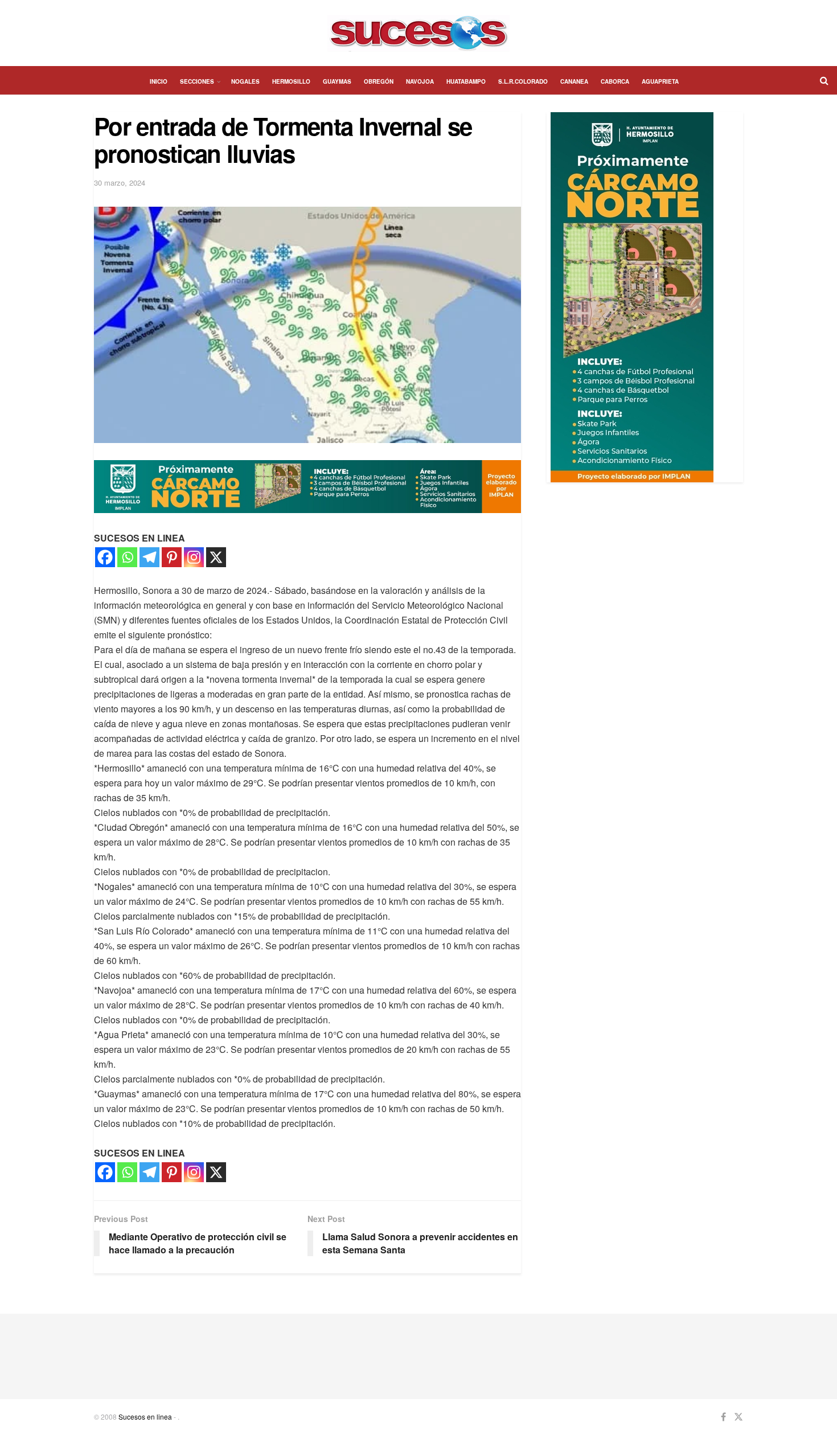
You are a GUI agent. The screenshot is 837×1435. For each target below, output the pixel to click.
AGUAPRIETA (660, 81)
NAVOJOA (420, 81)
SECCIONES (197, 81)
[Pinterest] (172, 557)
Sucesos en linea (145, 1416)
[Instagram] (194, 557)
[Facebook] (105, 557)
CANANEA (574, 81)
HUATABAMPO (466, 81)
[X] (216, 557)
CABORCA (615, 81)
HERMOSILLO (291, 81)
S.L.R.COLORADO (523, 81)
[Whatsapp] (127, 557)
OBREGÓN (378, 81)
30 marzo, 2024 (119, 182)
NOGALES (245, 81)
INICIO (158, 81)
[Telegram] (149, 557)
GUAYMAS (337, 81)
